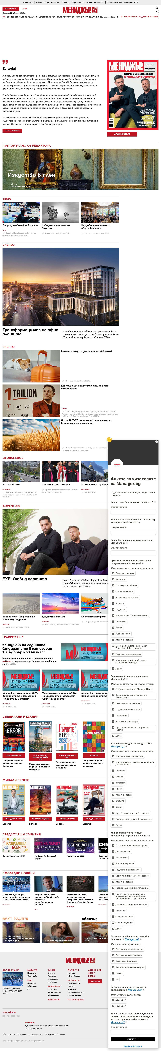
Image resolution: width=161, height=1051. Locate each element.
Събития (154, 17)
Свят (35, 909)
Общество (32, 976)
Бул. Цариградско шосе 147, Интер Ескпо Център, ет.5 (47, 1025)
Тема (30, 17)
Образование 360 (114, 2)
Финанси (51, 973)
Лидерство (52, 989)
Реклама (71, 973)
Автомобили (95, 970)
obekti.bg (55, 2)
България (32, 970)
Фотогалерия (74, 983)
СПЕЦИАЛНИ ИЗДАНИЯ (20, 717)
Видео (91, 976)
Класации (72, 986)
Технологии (54, 1000)
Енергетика (53, 979)
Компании (52, 976)
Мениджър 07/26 (131, 2)
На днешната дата (76, 992)
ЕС (28, 989)
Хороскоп (72, 989)
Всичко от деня (11, 970)
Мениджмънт (55, 986)
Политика (31, 973)
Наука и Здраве (76, 1000)
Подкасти (144, 17)
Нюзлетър (95, 981)
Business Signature (81, 17)
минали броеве (16, 780)
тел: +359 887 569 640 (33, 1028)
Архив (94, 17)
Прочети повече (12, 130)
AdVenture (57, 17)
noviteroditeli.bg (42, 2)
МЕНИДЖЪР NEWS (129, 17)
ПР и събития (74, 976)
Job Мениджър (54, 995)
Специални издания (108, 17)
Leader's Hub (45, 17)
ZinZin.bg (65, 2)
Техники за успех (55, 992)
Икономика (52, 982)
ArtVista (67, 17)
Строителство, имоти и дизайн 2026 (88, 2)
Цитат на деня (74, 995)
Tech (35, 17)
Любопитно (6, 904)
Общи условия (9, 1034)
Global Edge (21, 17)
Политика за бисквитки (56, 1034)
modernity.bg (28, 2)
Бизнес (10, 17)
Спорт (91, 973)
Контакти (29, 1022)
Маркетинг (73, 970)
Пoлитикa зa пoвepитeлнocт (30, 1034)
